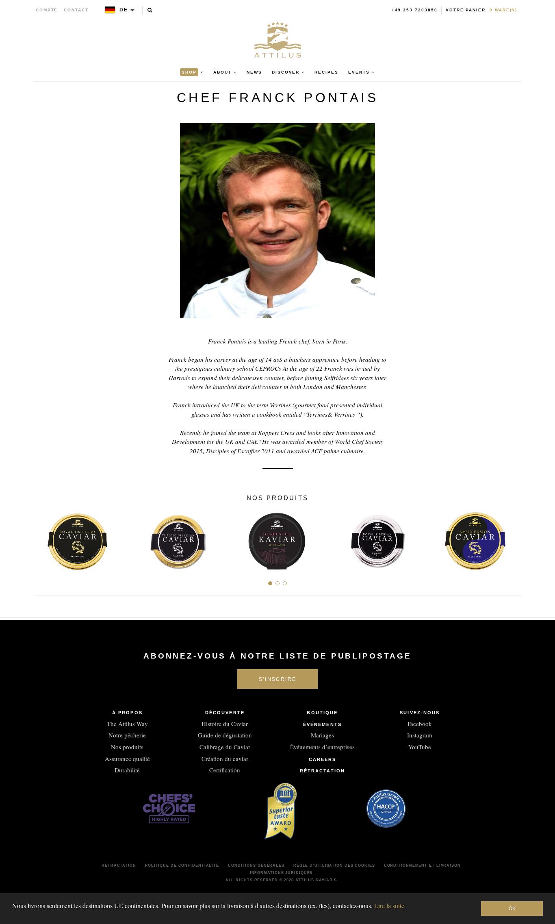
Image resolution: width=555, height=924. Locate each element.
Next (512, 538)
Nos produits (127, 747)
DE (123, 10)
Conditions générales (256, 865)
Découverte (225, 712)
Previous (43, 538)
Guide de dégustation (225, 735)
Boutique (322, 712)
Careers (322, 759)
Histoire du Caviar (225, 724)
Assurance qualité (127, 758)
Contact (76, 10)
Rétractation (322, 770)
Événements (322, 724)
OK (512, 908)
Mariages (322, 735)
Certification (224, 770)
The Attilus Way (127, 724)
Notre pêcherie (127, 735)
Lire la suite (389, 905)
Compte (47, 10)
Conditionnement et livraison (422, 865)
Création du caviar (225, 758)
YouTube (419, 747)
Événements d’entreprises (322, 747)
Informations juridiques (281, 873)
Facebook (420, 724)
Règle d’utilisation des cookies (334, 865)
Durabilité (127, 770)
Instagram (419, 735)
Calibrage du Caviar (224, 747)
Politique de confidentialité (182, 865)
